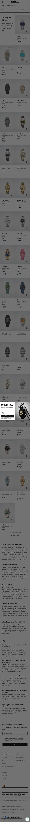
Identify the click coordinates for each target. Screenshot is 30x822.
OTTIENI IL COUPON (7, 415)
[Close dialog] (29, 402)
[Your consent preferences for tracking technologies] (27, 819)
